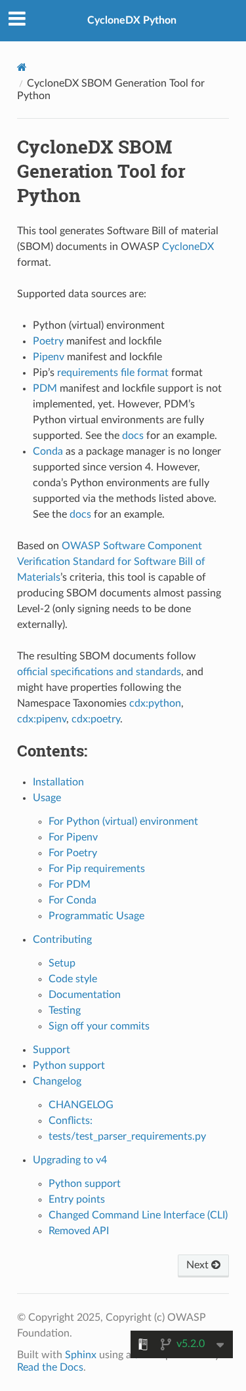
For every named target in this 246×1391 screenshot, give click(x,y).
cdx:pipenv (41, 719)
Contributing (62, 939)
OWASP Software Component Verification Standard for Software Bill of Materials (111, 562)
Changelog (57, 1081)
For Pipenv (73, 837)
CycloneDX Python (131, 20)
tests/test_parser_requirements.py (127, 1136)
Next (198, 1265)
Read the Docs (50, 1367)
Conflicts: (70, 1120)
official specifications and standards (99, 672)
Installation (58, 782)
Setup (62, 963)
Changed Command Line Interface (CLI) (138, 1215)
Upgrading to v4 (70, 1160)
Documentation (85, 994)
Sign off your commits (99, 1026)
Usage (47, 798)
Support (51, 1050)
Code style (73, 979)
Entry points (77, 1199)
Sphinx (80, 1355)
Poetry (48, 341)
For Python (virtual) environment (123, 821)
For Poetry (73, 853)
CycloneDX (188, 246)
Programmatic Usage (96, 916)
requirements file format (113, 372)
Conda (48, 451)
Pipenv (48, 357)
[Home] (22, 67)
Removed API (79, 1231)
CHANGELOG (81, 1105)
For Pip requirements (97, 868)
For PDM (70, 884)
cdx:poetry (96, 719)
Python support (69, 1065)
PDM (45, 388)
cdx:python (155, 703)
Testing (65, 1010)
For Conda (72, 900)
